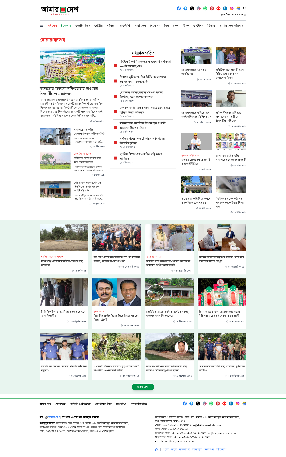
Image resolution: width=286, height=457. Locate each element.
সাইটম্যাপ (221, 449)
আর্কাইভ (197, 449)
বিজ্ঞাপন (209, 449)
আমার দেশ (45, 404)
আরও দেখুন (143, 386)
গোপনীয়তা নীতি (103, 404)
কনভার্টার (184, 449)
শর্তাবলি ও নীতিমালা (80, 404)
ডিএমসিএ (121, 404)
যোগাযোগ (60, 404)
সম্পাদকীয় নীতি (139, 404)
